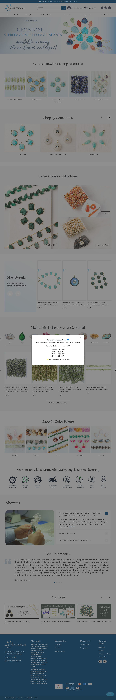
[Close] (81, 338)
